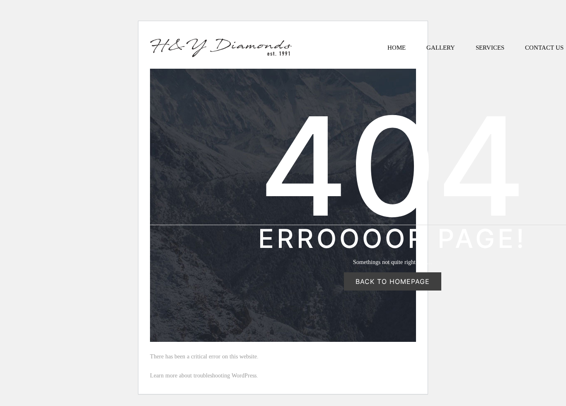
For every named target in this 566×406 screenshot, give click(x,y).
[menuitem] (396, 47)
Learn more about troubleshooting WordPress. (204, 375)
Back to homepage (393, 281)
